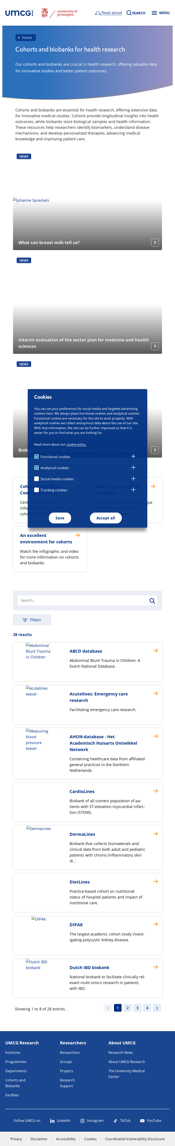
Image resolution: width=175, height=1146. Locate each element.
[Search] (152, 601)
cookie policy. (76, 444)
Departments (16, 1071)
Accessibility (66, 1139)
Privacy (16, 1139)
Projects (66, 1071)
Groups (66, 1061)
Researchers (70, 1052)
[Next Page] (157, 1008)
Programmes (15, 1061)
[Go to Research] (19, 13)
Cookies (90, 1139)
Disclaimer (39, 1139)
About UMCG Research (126, 1061)
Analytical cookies (55, 468)
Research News (120, 1052)
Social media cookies (57, 479)
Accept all (105, 517)
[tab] (133, 457)
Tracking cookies (54, 490)
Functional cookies (55, 456)
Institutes (12, 1052)
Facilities (12, 1095)
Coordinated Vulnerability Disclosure (135, 1139)
